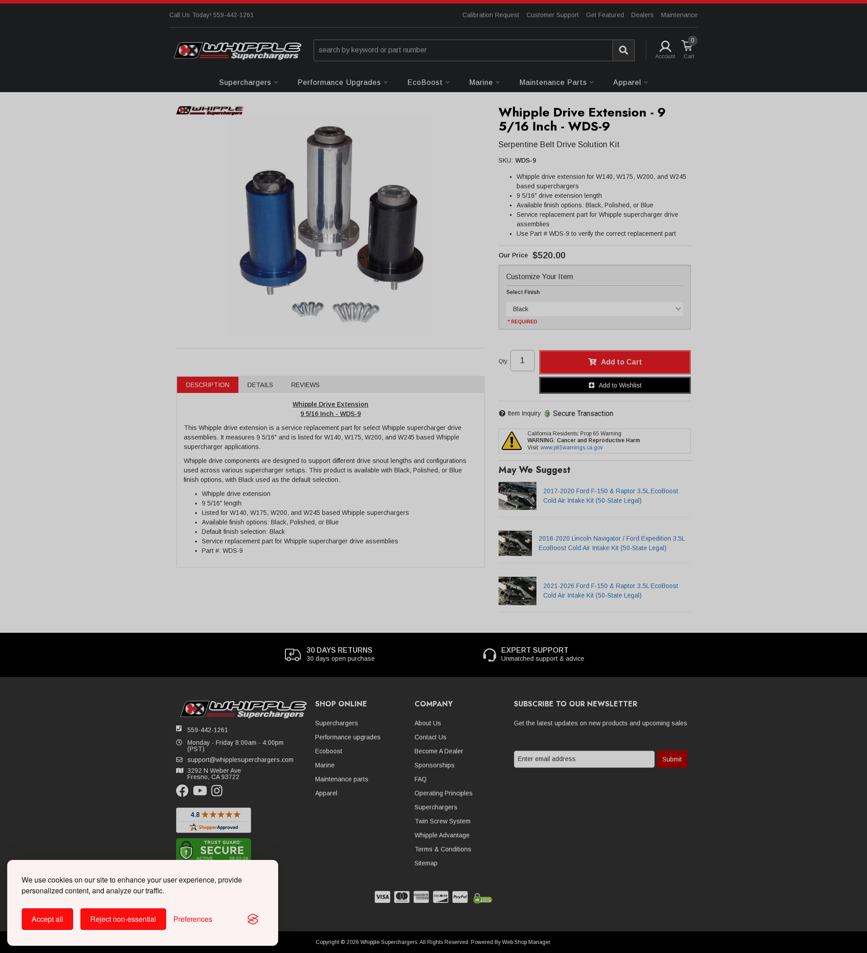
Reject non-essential (123, 919)
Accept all (47, 919)
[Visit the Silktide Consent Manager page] (253, 919)
